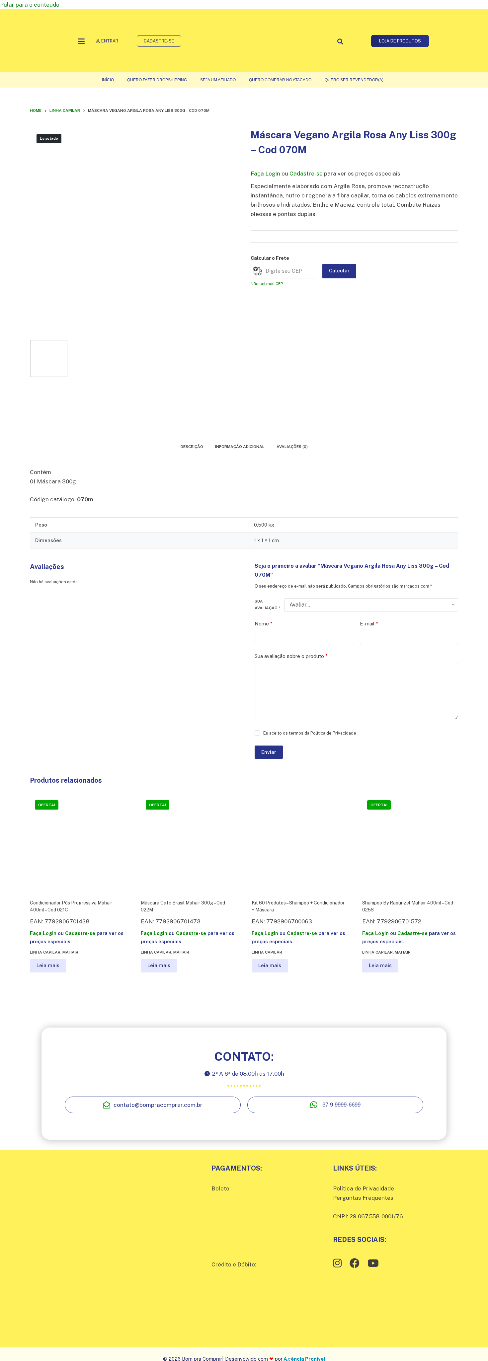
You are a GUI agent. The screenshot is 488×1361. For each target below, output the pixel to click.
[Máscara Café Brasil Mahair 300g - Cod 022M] (189, 843)
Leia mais (48, 965)
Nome (264, 623)
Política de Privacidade (333, 733)
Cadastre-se (306, 173)
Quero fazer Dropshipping (157, 80)
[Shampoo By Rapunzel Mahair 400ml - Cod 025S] (410, 843)
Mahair (70, 952)
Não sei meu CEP (267, 283)
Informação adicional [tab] (240, 446)
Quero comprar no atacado (280, 80)
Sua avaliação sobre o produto (291, 656)
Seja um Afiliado (218, 80)
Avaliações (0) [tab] (292, 446)
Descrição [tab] (192, 446)
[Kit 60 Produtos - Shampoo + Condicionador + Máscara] (300, 843)
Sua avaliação (267, 604)
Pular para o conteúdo (29, 4)
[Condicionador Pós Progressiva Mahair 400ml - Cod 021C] (78, 843)
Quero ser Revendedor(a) (354, 80)
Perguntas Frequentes (363, 1197)
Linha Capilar (45, 952)
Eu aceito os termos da (309, 733)
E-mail (369, 623)
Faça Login (265, 173)
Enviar (268, 752)
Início (108, 80)
